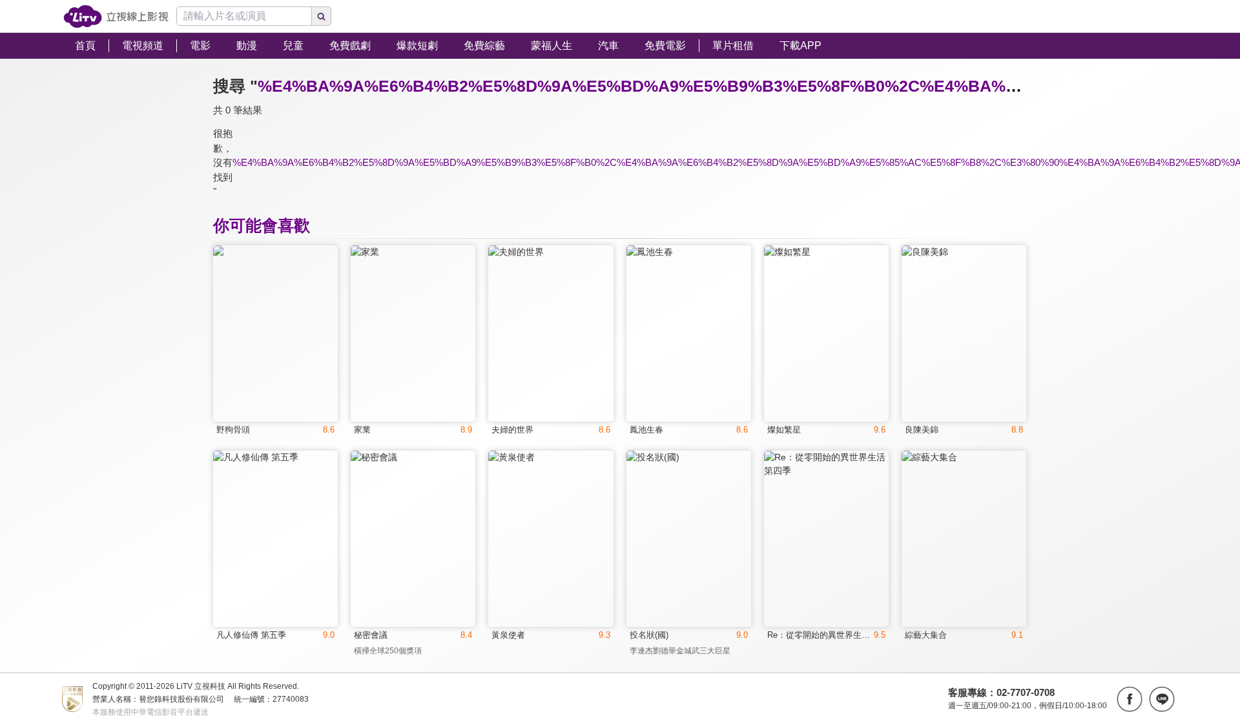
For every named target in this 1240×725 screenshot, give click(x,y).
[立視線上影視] (116, 16)
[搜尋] (321, 16)
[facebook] (1129, 699)
